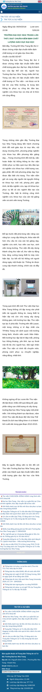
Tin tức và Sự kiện (10, 17)
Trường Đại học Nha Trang (13, 1)
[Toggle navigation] (39, 11)
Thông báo (22, 562)
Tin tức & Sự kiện (13, 19)
